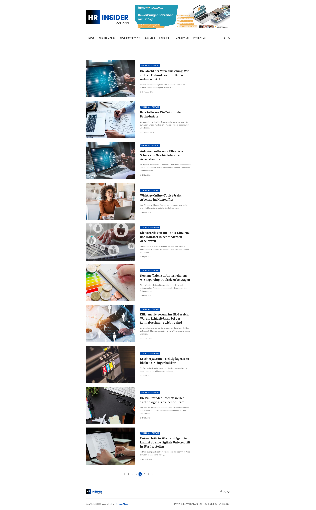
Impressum (210, 504)
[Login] (224, 38)
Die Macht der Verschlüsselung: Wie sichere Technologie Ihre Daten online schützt (164, 75)
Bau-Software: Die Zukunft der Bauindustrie (161, 114)
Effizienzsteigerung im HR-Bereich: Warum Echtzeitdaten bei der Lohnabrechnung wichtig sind (164, 318)
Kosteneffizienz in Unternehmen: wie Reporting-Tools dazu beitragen (165, 277)
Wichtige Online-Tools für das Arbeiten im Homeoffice (161, 197)
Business (149, 38)
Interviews (199, 38)
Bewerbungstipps (130, 38)
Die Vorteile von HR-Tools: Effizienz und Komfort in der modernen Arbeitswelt (164, 237)
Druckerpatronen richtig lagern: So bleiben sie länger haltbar (164, 361)
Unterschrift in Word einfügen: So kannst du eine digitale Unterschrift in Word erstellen (165, 442)
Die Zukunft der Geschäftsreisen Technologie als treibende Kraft (162, 400)
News (91, 38)
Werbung (224, 504)
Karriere (164, 38)
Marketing (182, 38)
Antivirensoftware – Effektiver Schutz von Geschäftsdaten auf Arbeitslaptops (161, 155)
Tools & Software (150, 66)
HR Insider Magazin (122, 504)
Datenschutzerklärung (187, 504)
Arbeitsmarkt (107, 38)
